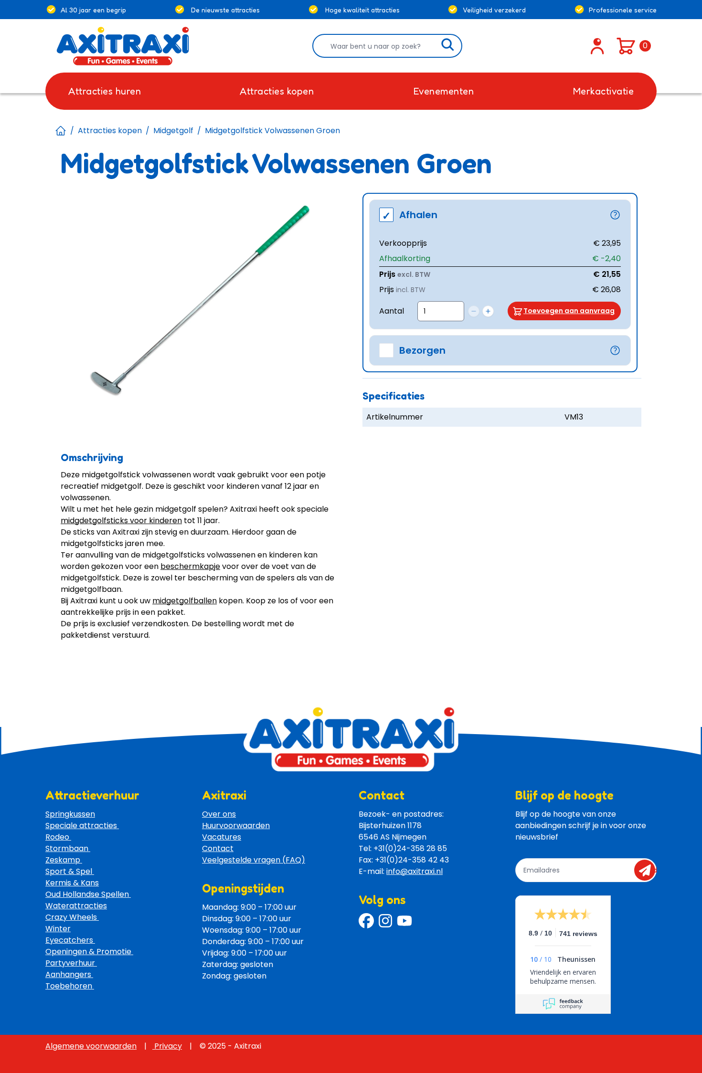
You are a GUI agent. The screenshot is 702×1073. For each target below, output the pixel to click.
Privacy (167, 1046)
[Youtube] (404, 920)
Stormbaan (67, 848)
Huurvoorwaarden (236, 825)
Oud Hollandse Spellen (88, 894)
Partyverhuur (71, 962)
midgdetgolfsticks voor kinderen (121, 520)
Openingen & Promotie (89, 951)
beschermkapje (190, 566)
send (647, 870)
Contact (218, 848)
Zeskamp (63, 859)
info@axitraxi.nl (414, 871)
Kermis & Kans (72, 882)
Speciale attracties (82, 825)
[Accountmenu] (597, 45)
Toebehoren (69, 985)
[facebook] (366, 920)
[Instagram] (385, 920)
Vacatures (221, 836)
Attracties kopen (110, 130)
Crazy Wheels (72, 917)
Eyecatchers (70, 940)
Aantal (391, 310)
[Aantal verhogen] (488, 311)
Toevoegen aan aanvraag (569, 311)
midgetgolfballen (184, 600)
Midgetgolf (173, 130)
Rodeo (58, 836)
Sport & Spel (69, 871)
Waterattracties (76, 905)
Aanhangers (69, 974)
